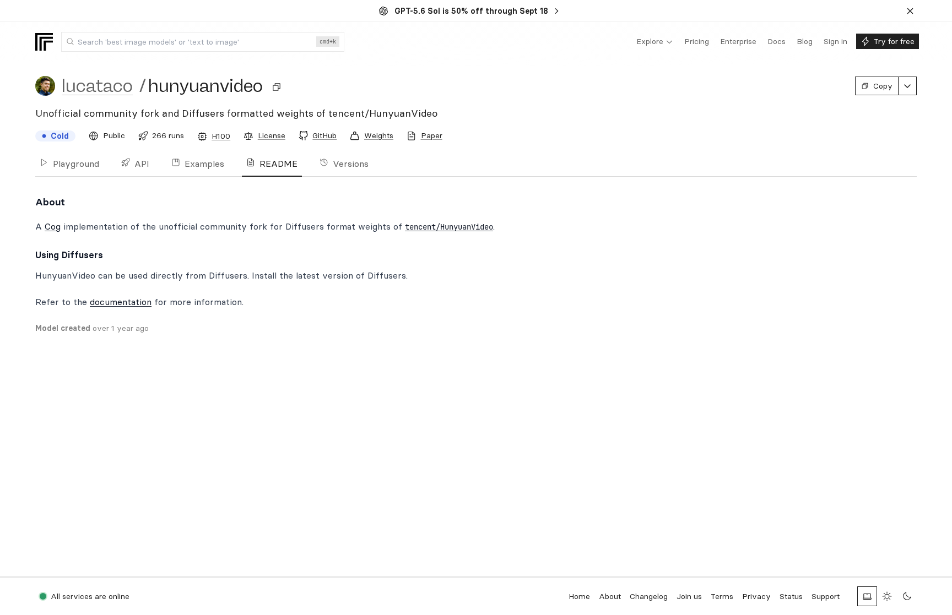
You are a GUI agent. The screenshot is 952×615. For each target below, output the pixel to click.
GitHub (324, 135)
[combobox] (203, 41)
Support (826, 596)
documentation (121, 301)
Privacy (756, 596)
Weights (378, 135)
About (610, 596)
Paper (431, 135)
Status (791, 596)
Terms (722, 596)
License (271, 135)
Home (579, 596)
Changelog (649, 596)
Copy (882, 86)
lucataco (97, 85)
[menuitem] (654, 41)
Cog (53, 226)
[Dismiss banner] (910, 11)
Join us (689, 596)
